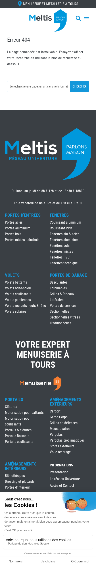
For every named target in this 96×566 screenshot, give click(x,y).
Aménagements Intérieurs (21, 466)
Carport (55, 411)
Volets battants (16, 282)
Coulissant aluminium (65, 222)
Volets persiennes (18, 300)
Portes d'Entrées (23, 215)
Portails (14, 399)
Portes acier (13, 222)
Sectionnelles (59, 311)
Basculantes (58, 282)
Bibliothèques (15, 476)
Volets (12, 275)
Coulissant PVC (61, 228)
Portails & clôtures (18, 430)
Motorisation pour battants (24, 412)
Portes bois (13, 234)
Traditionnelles (60, 323)
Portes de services (63, 305)
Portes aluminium (17, 228)
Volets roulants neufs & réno (25, 305)
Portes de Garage (68, 275)
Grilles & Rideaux (62, 294)
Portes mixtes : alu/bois (22, 240)
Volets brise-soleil (18, 288)
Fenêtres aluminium (64, 240)
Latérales (56, 300)
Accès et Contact (62, 486)
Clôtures (11, 407)
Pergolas (56, 434)
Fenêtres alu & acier (64, 234)
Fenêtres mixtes (61, 251)
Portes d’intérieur (17, 487)
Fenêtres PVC (59, 257)
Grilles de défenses (63, 423)
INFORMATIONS (61, 465)
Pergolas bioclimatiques (67, 440)
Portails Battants (17, 436)
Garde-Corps (58, 417)
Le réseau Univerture (65, 479)
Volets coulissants (18, 294)
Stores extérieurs (62, 446)
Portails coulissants (19, 442)
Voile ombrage (60, 452)
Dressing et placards (19, 481)
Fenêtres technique (64, 263)
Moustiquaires (60, 429)
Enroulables (58, 288)
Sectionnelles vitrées (65, 317)
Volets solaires (15, 311)
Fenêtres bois (59, 245)
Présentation (59, 472)
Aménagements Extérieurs (65, 402)
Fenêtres (59, 215)
